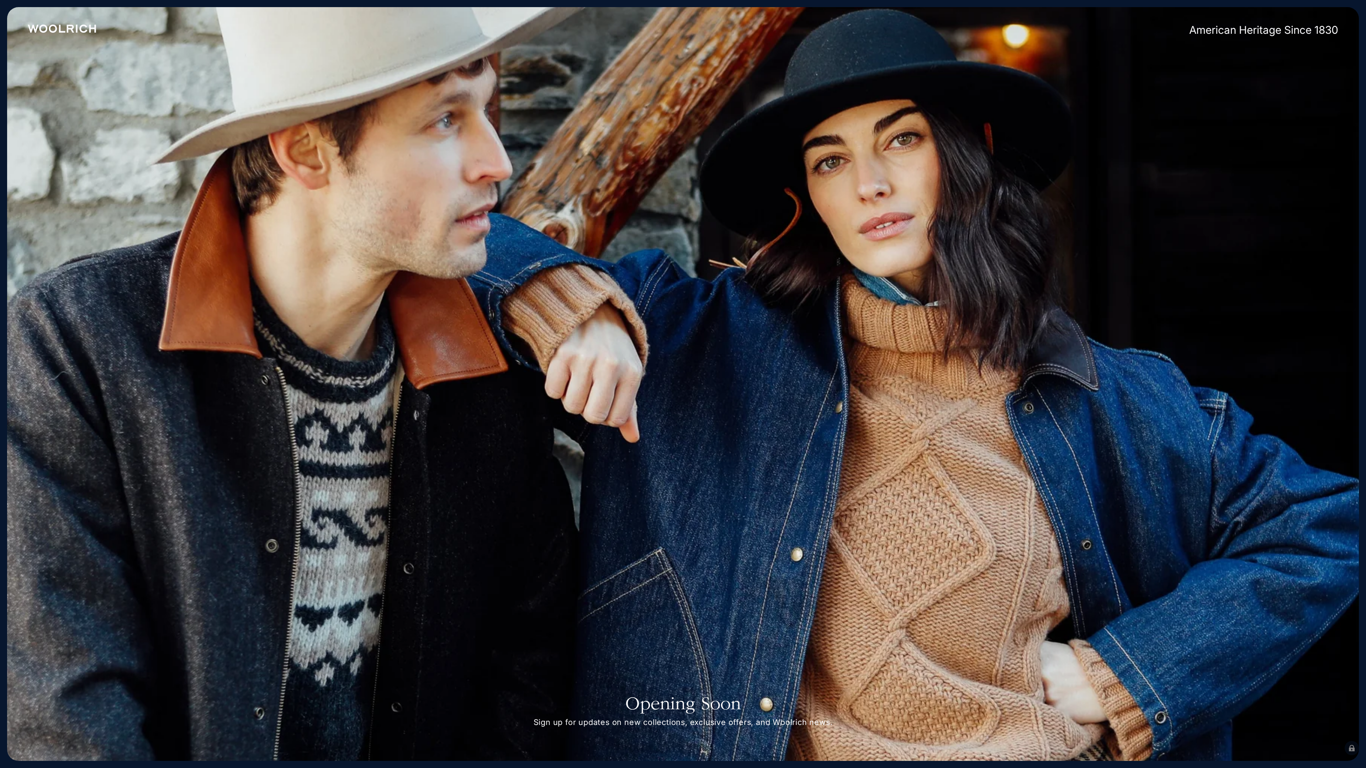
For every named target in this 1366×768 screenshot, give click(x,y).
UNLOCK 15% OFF (754, 487)
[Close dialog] (774, 282)
